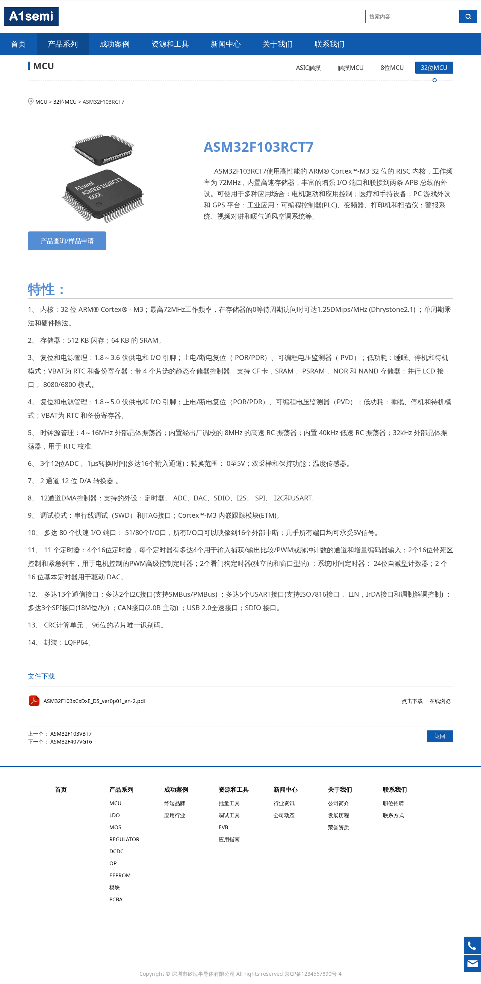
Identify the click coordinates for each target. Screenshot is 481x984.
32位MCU (434, 67)
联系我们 (330, 44)
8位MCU (392, 67)
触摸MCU (351, 67)
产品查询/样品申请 (67, 240)
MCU (41, 101)
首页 (18, 44)
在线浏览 (440, 700)
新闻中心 (226, 44)
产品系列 (63, 44)
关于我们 (278, 44)
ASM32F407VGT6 (71, 741)
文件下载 (41, 675)
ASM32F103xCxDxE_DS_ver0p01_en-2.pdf (95, 700)
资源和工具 (170, 44)
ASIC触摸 (308, 67)
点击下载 (412, 700)
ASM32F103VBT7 (71, 733)
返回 (440, 735)
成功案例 (115, 44)
